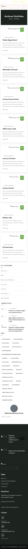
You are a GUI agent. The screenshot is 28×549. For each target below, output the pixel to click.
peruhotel (16, 365)
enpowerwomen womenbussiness (11, 354)
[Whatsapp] (17, 468)
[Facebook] (2, 468)
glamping (4, 358)
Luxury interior (8, 188)
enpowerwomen (6, 350)
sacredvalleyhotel (7, 377)
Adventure (4, 271)
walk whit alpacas (7, 396)
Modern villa (7, 218)
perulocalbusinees (7, 369)
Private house (8, 247)
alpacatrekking (18, 339)
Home (10, 19)
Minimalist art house (10, 70)
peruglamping (6, 365)
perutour (19, 369)
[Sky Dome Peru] (2, 535)
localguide (5, 362)
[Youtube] (9, 468)
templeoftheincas (7, 388)
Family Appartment (10, 40)
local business (5, 293)
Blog (2, 275)
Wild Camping (5, 298)
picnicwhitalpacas (7, 373)
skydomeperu (16, 384)
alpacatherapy (6, 339)
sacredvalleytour (7, 381)
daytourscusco (16, 346)
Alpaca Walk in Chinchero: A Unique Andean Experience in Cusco (17, 319)
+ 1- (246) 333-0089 (6, 420)
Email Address (4, 529)
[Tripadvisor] (20, 468)
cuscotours (5, 346)
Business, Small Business (7, 280)
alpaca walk (5, 343)
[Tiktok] (13, 468)
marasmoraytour (17, 362)
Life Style (3, 289)
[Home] (3, 6)
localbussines (15, 358)
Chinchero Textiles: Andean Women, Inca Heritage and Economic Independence (16, 329)
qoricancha (19, 373)
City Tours (4, 284)
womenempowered (7, 400)
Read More (5, 50)
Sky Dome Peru (4, 538)
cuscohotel (15, 343)
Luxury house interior (11, 99)
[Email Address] (2, 526)
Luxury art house (9, 158)
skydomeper (5, 384)
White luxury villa (9, 129)
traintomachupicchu (8, 392)
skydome (18, 381)
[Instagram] (6, 468)
